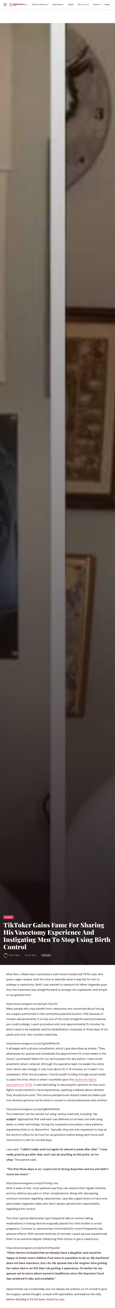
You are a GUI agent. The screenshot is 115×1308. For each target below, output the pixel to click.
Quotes (96, 4)
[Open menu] (5, 4)
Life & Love (82, 4)
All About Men (20, 4)
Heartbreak (57, 4)
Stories (8, 917)
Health (71, 4)
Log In (107, 4)
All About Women (39, 4)
